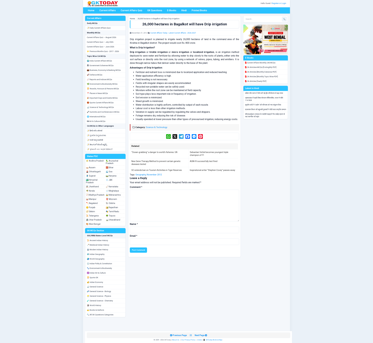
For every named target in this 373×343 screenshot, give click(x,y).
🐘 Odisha (110, 203)
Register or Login (279, 3)
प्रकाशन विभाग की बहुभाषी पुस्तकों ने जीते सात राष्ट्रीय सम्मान (265, 109)
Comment (136, 187)
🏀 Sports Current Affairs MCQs (100, 103)
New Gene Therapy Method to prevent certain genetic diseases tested (156, 162)
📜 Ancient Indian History (97, 240)
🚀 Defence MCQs (94, 75)
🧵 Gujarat (91, 176)
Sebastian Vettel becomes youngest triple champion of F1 (209, 153)
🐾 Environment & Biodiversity (99, 268)
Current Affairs (107, 10)
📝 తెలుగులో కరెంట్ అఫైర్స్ (97, 144)
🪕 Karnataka (112, 186)
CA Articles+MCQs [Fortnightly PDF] (261, 67)
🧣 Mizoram (111, 199)
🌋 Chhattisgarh (93, 171)
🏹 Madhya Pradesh (95, 195)
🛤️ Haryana (111, 176)
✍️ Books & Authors (95, 310)
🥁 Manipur (91, 199)
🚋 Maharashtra (113, 195)
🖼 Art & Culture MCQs (96, 121)
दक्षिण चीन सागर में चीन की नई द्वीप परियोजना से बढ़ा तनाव (264, 93)
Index (200, 340)
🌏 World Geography (95, 259)
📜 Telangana (92, 216)
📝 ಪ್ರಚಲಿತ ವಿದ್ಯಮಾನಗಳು (96, 135)
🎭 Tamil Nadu (112, 211)
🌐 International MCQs (96, 116)
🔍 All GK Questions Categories (100, 315)
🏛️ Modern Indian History (97, 249)
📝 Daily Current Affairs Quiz (99, 28)
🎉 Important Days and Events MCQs (102, 98)
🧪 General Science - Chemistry (100, 301)
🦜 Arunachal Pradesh (112, 162)
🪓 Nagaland (92, 203)
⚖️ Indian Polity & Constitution (99, 263)
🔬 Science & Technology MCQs (100, 107)
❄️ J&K (109, 180)
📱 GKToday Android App (213, 340)
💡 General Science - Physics (99, 296)
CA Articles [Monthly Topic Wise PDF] (262, 76)
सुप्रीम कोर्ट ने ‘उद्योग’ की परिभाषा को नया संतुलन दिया (263, 105)
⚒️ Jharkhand (92, 186)
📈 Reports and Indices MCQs (99, 79)
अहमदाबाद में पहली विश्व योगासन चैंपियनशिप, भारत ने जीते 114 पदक (264, 99)
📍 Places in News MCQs (97, 93)
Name (134, 224)
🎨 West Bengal (93, 224)
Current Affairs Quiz (131, 10)
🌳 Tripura (110, 216)
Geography (141, 174)
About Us (175, 340)
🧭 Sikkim (90, 211)
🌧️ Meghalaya (112, 191)
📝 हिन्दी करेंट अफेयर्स (94, 131)
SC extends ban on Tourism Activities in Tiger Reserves (156, 170)
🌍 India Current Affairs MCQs (99, 61)
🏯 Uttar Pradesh (94, 220)
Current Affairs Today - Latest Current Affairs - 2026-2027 (173, 33)
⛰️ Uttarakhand (113, 220)
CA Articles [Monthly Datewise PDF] (261, 72)
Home (91, 10)
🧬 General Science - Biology (99, 291)
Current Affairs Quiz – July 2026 (100, 42)
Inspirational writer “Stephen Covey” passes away (212, 170)
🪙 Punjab (90, 207)
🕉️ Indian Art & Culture (96, 273)
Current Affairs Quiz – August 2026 (101, 37)
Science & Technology (156, 127)
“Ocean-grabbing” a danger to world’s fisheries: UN (154, 152)
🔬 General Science (95, 287)
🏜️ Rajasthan (112, 207)
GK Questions (154, 10)
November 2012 (154, 174)
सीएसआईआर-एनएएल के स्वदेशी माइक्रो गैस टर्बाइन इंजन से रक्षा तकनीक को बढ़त (265, 115)
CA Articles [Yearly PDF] (256, 81)
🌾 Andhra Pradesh (95, 161)
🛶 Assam (90, 167)
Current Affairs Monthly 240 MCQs (261, 63)
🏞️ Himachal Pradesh (91, 181)
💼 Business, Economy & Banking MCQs (104, 70)
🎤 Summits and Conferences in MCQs (103, 112)
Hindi (184, 10)
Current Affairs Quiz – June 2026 (100, 47)
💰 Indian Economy (95, 282)
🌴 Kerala (90, 191)
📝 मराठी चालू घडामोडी (95, 140)
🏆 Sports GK (92, 277)
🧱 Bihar (110, 167)
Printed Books (199, 10)
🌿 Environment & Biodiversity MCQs (102, 84)
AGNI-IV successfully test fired (203, 161)
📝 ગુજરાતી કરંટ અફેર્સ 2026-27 (99, 149)
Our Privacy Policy (188, 340)
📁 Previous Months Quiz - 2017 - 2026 (103, 51)
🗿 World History (94, 305)
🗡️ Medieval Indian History (98, 245)
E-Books (171, 10)
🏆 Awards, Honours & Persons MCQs (103, 89)
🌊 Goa (109, 171)
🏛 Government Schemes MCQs (100, 65)
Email (133, 235)
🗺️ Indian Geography (95, 254)
